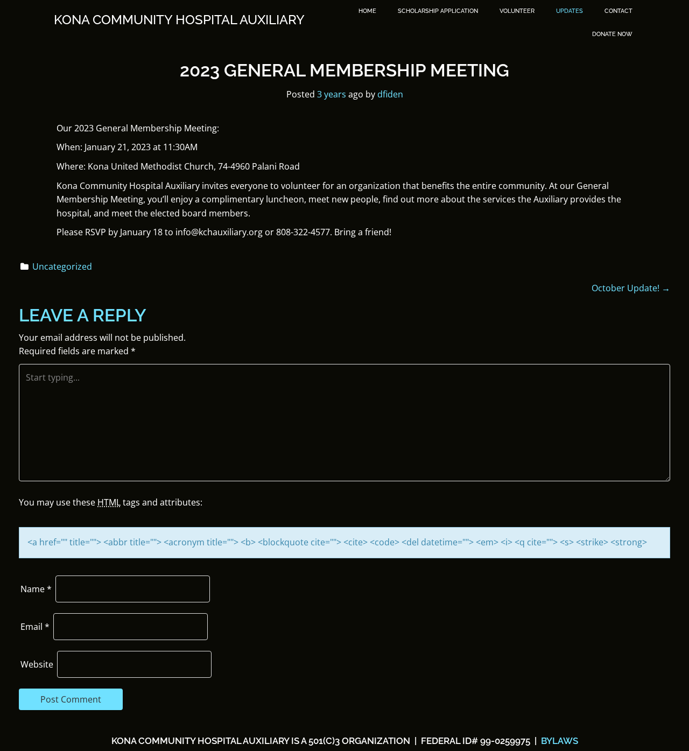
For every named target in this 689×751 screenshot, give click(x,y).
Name (36, 589)
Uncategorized (62, 266)
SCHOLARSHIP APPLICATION (438, 11)
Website (36, 664)
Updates (569, 11)
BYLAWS (558, 740)
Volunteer (517, 11)
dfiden (390, 94)
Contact (618, 11)
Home (367, 11)
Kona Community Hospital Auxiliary (179, 20)
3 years (331, 94)
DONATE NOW (612, 34)
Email (35, 627)
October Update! (631, 288)
